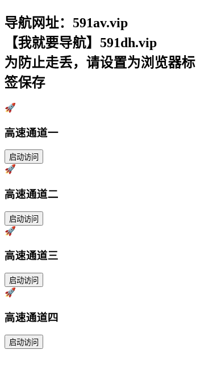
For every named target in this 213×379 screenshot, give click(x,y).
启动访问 (24, 157)
